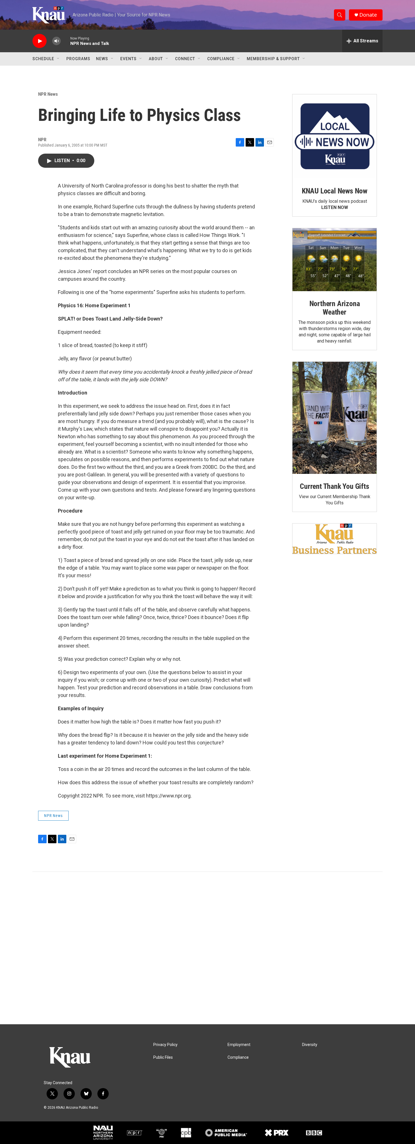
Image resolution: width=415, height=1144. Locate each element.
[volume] (56, 41)
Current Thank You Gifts (334, 486)
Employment (239, 1045)
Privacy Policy (165, 1045)
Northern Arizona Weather (334, 307)
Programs (78, 58)
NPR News (48, 94)
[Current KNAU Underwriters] (334, 539)
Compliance (221, 58)
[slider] (65, 41)
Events (128, 58)
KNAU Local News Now (334, 191)
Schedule (43, 58)
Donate (368, 15)
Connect (185, 58)
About (156, 58)
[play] (39, 41)
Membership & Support (273, 58)
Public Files (163, 1057)
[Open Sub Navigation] (58, 58)
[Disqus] (207, 948)
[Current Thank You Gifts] (334, 418)
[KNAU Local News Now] (334, 136)
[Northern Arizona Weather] (334, 259)
